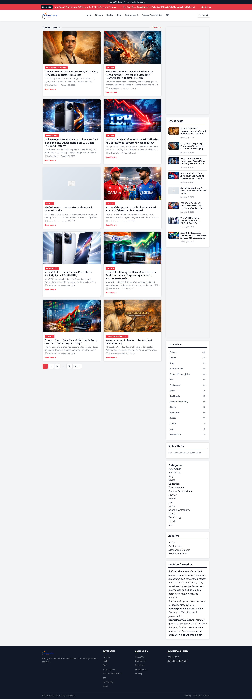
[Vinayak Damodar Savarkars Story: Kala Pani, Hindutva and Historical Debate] (72, 47)
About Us (139, 657)
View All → (156, 27)
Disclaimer (139, 665)
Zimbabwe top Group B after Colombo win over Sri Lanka (192, 7)
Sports (49, 204)
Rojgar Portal (173, 657)
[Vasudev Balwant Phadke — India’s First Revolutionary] (132, 316)
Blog (119, 15)
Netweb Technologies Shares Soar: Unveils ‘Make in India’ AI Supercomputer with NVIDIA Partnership (131, 275)
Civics (187, 407)
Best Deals (187, 396)
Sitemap (138, 673)
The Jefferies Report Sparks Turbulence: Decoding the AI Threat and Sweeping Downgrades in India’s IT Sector (129, 74)
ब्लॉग (167, 15)
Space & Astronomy (187, 401)
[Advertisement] (187, 70)
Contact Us (140, 661)
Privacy (188, 695)
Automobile (187, 434)
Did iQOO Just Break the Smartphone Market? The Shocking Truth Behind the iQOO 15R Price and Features (71, 142)
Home (88, 15)
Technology (52, 136)
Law (187, 429)
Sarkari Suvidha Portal (177, 661)
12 (69, 366)
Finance (99, 15)
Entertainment (131, 15)
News (187, 390)
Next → (77, 366)
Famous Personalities (152, 15)
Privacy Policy (141, 669)
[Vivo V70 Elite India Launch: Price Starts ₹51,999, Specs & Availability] (72, 248)
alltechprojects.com (179, 549)
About (171, 542)
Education (187, 412)
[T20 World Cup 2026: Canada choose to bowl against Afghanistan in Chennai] (132, 183)
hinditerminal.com (178, 553)
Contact (206, 695)
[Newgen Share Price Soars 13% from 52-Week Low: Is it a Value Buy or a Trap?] (72, 316)
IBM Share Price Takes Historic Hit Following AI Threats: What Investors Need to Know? (125, 7)
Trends (187, 423)
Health (109, 15)
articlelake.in (53, 85)
